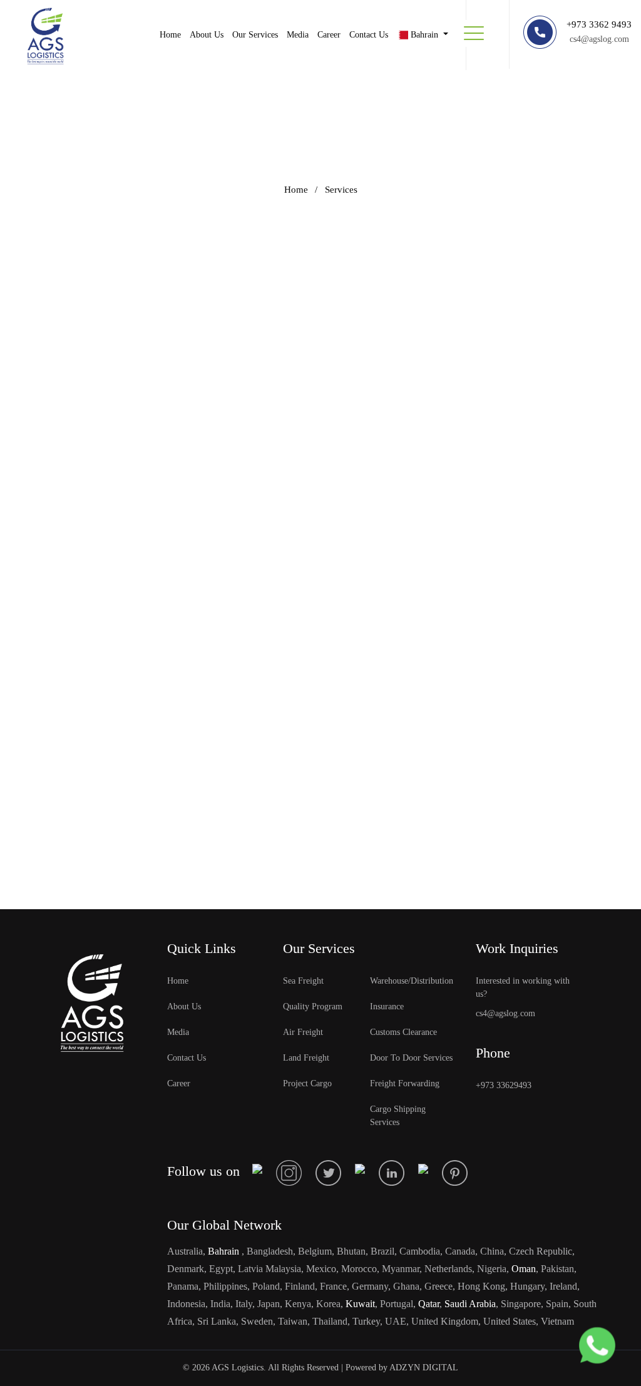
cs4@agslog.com (599, 39)
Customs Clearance (403, 1032)
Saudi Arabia (469, 1303)
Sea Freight (303, 981)
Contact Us (368, 34)
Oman (522, 1268)
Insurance (387, 1006)
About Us (206, 34)
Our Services (255, 34)
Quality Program (312, 1006)
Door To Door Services (411, 1057)
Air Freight (303, 1032)
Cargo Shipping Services (398, 1115)
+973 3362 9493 (599, 24)
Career (329, 34)
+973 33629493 (503, 1085)
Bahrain (223, 1251)
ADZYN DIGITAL (423, 1367)
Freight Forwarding (404, 1083)
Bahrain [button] (424, 34)
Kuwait (360, 1303)
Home (170, 34)
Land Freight (306, 1057)
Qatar (428, 1303)
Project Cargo (307, 1083)
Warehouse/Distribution (411, 981)
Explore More (90, 365)
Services (341, 190)
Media (298, 34)
